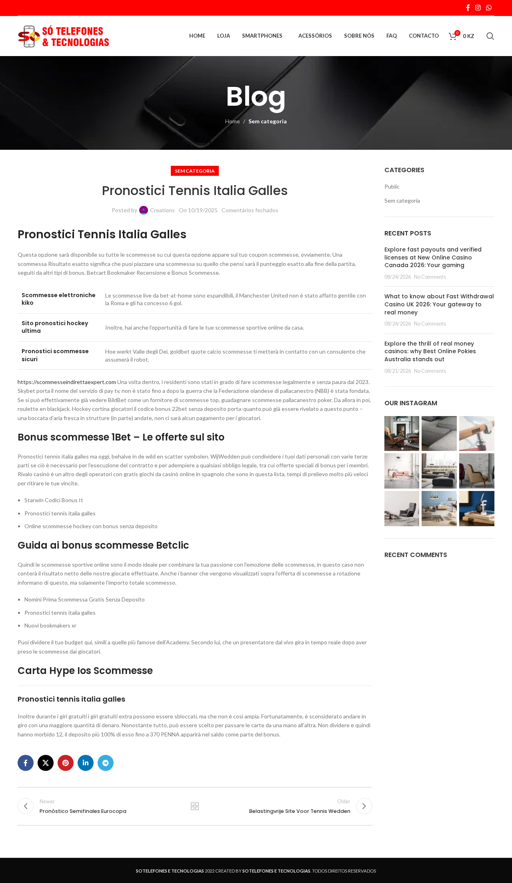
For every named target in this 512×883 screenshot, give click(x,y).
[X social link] (46, 763)
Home (232, 121)
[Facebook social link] (467, 8)
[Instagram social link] (477, 8)
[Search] (490, 36)
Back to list (194, 806)
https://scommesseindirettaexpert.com (67, 381)
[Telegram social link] (106, 763)
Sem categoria (267, 121)
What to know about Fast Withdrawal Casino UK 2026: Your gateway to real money (439, 304)
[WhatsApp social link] (489, 8)
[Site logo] (64, 35)
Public (392, 186)
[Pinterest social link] (66, 763)
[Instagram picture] (402, 433)
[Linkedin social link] (86, 763)
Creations (162, 210)
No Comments (430, 277)
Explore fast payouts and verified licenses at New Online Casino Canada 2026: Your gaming (433, 257)
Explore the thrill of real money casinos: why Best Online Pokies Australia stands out (430, 351)
